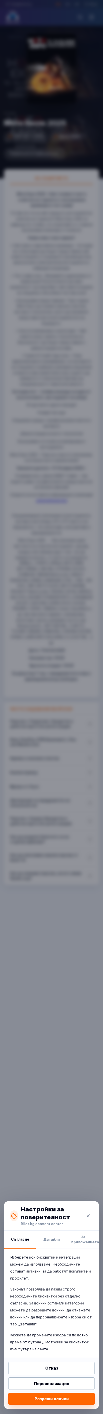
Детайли (51, 1239)
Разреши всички (51, 1398)
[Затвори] (88, 1215)
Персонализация (51, 1383)
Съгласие (20, 1239)
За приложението (85, 1239)
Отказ (51, 1368)
